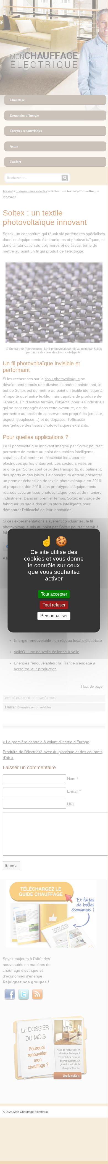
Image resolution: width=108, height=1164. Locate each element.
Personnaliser (54, 616)
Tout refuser (54, 605)
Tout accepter (54, 594)
